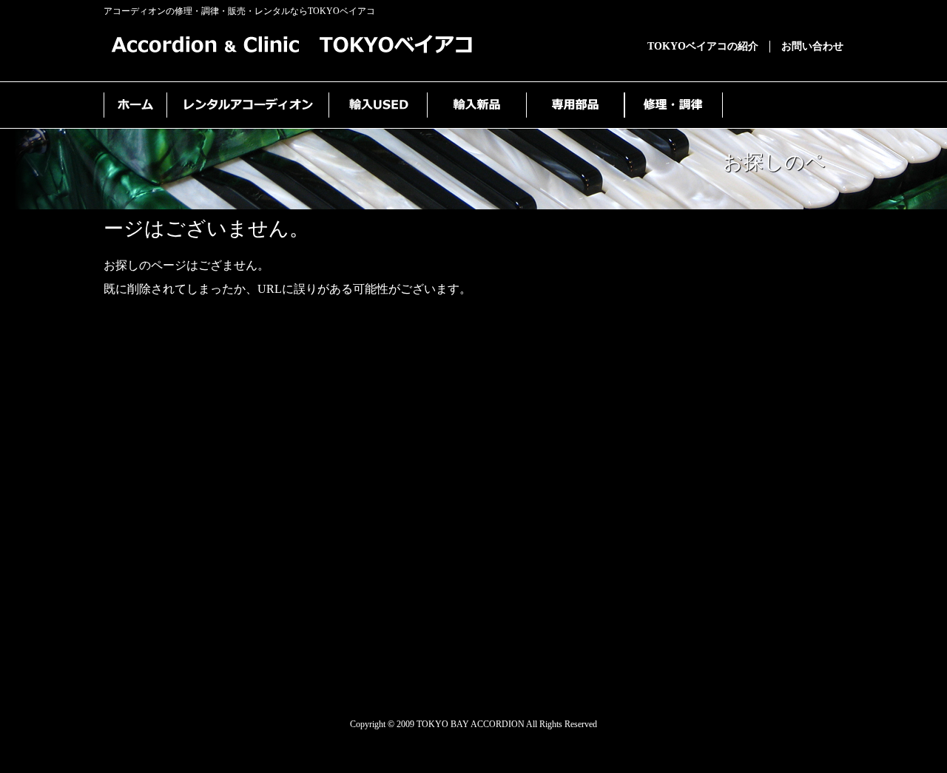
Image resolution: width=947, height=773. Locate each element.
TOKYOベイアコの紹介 (702, 46)
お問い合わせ (812, 46)
